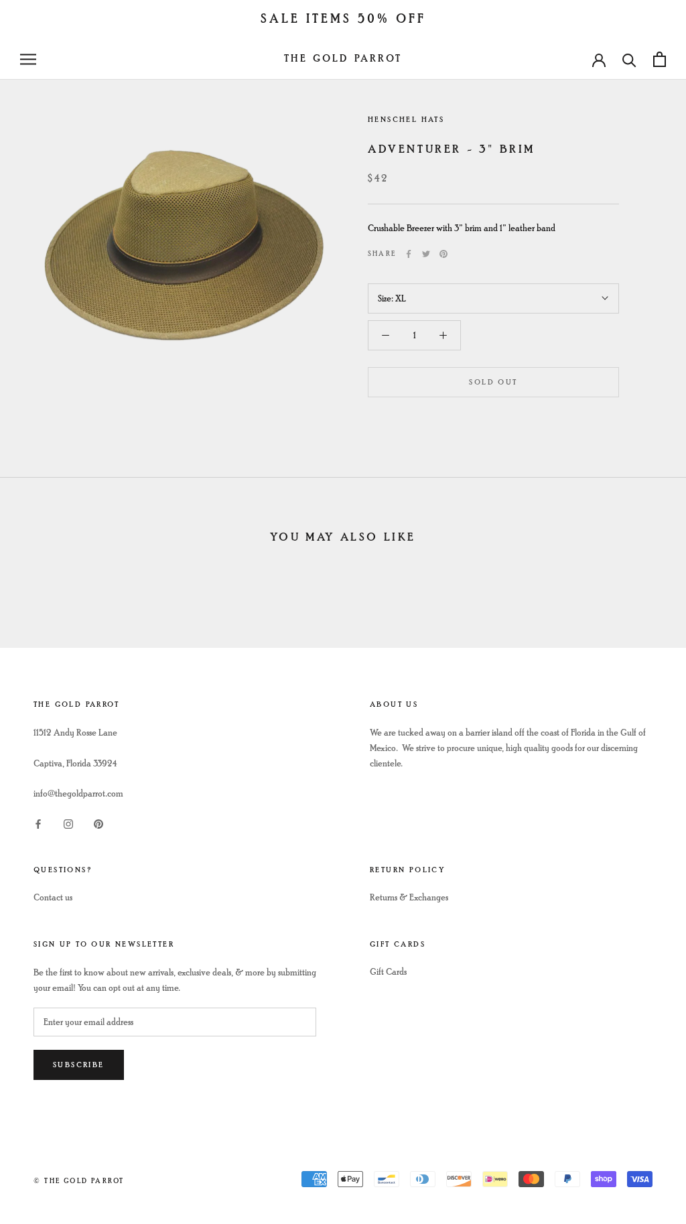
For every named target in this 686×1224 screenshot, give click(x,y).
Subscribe (79, 1065)
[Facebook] (409, 254)
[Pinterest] (443, 254)
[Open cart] (659, 59)
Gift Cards (388, 971)
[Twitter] (426, 254)
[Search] (629, 59)
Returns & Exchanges (409, 897)
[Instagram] (68, 822)
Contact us (52, 897)
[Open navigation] (28, 59)
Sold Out (493, 382)
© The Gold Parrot (78, 1180)
